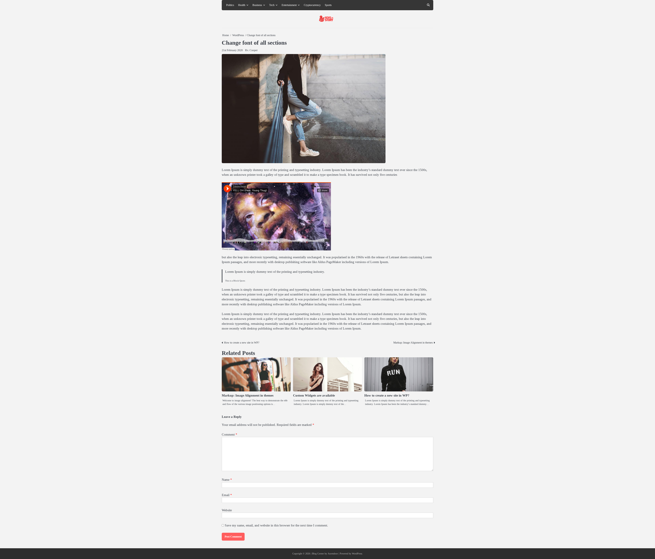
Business (257, 5)
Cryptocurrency (312, 5)
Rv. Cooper (251, 50)
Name (227, 479)
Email (227, 495)
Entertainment (289, 5)
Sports (328, 5)
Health (241, 5)
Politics (230, 5)
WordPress (357, 553)
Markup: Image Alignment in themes (247, 395)
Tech (271, 5)
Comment (229, 434)
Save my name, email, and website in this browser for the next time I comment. (276, 525)
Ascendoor (333, 553)
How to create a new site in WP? (386, 395)
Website (227, 510)
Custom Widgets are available (314, 395)
